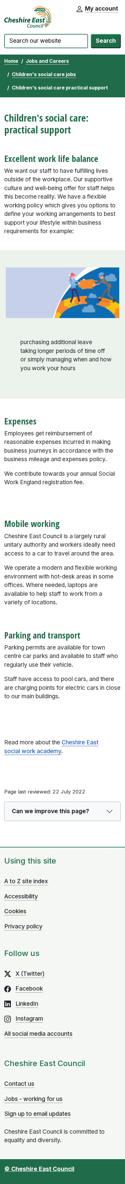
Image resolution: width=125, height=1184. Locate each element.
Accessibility (21, 896)
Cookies (15, 911)
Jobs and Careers (47, 61)
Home (11, 61)
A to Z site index (26, 881)
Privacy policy (23, 926)
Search (106, 40)
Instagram (29, 1018)
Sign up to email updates (37, 1113)
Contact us (19, 1083)
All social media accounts (38, 1033)
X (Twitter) (30, 973)
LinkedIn (26, 1003)
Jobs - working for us (33, 1098)
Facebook (29, 988)
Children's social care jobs (44, 74)
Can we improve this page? (50, 811)
